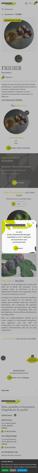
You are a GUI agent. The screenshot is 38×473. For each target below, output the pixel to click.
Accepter (5, 470)
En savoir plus (22, 470)
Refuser (13, 470)
